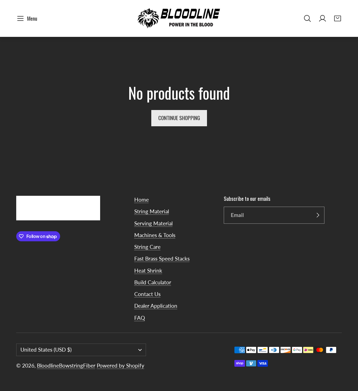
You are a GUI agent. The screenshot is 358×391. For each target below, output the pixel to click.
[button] (28, 18)
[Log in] (322, 18)
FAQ (139, 317)
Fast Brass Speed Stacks (162, 258)
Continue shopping (179, 118)
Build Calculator (152, 282)
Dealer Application (155, 305)
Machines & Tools (154, 235)
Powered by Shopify (120, 365)
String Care (147, 247)
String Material (151, 211)
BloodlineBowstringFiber (66, 365)
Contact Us (147, 294)
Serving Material (153, 223)
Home (141, 199)
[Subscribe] (317, 215)
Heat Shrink (148, 270)
